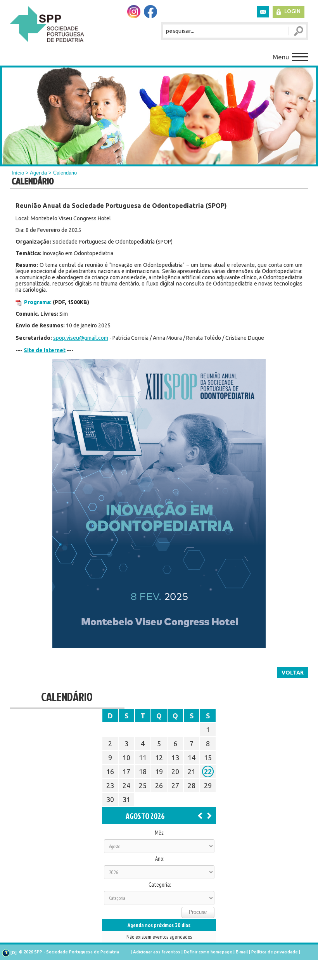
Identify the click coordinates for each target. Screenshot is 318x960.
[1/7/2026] (200, 815)
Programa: (38, 302)
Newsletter (263, 11)
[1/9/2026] (209, 815)
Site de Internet (45, 350)
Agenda (38, 173)
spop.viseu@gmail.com (80, 338)
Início (18, 173)
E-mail (242, 952)
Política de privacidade (274, 952)
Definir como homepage (208, 952)
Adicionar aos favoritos (156, 952)
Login (292, 11)
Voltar (293, 672)
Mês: (159, 832)
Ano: (159, 858)
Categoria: (160, 884)
